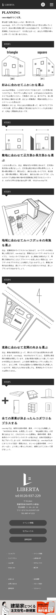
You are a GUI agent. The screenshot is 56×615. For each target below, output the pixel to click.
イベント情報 (28, 523)
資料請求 (28, 539)
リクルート (37, 588)
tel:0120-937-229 (28, 496)
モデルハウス (28, 531)
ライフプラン (12, 558)
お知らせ (11, 579)
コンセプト (11, 553)
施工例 (36, 567)
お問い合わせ (12, 583)
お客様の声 (37, 558)
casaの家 (11, 563)
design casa (11, 567)
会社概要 (36, 579)
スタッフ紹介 (38, 583)
